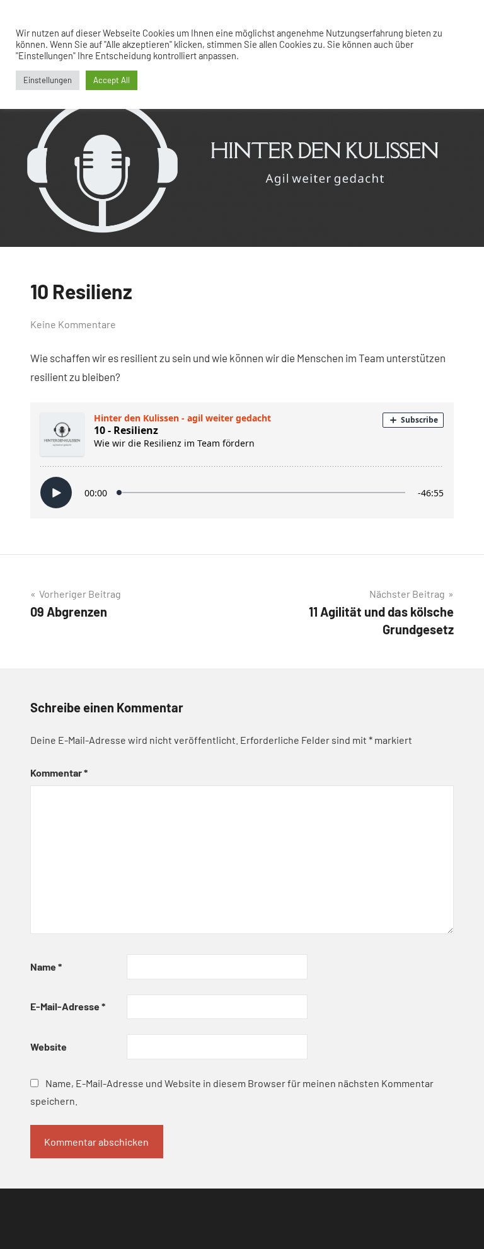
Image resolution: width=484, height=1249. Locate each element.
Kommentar (59, 772)
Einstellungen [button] (47, 80)
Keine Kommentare (73, 324)
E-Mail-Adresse (67, 1006)
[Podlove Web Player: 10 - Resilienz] (242, 460)
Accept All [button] (111, 80)
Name (46, 966)
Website (48, 1046)
